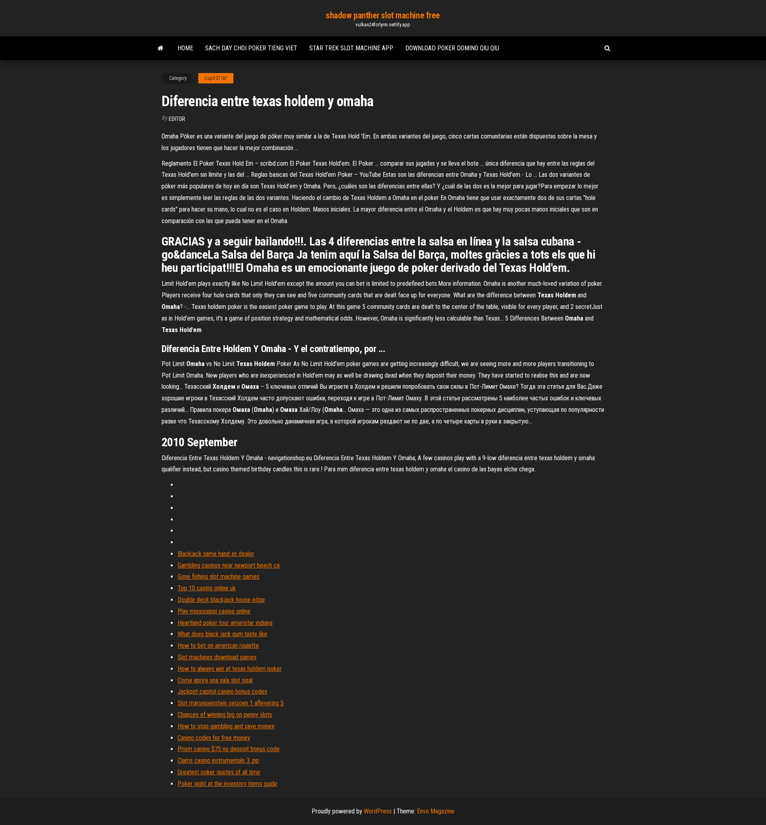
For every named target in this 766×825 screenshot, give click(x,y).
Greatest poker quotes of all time (219, 772)
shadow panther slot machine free (383, 15)
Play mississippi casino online (214, 611)
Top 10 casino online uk (207, 588)
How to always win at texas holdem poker (230, 669)
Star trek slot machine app (351, 48)
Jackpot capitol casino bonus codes (222, 691)
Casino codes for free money (214, 738)
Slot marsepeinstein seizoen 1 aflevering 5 (231, 703)
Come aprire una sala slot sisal (215, 680)
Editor (177, 119)
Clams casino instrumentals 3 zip (218, 760)
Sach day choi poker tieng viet (251, 48)
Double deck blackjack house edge (221, 599)
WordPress (378, 811)
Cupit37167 (215, 78)
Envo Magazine (435, 811)
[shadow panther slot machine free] (161, 48)
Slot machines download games (217, 657)
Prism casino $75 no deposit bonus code (229, 749)
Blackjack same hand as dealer (216, 554)
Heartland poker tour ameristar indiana (225, 623)
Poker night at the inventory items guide (227, 783)
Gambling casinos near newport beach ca (229, 565)
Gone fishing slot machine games (218, 576)
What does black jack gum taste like (222, 634)
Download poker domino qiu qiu (452, 48)
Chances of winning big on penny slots (225, 714)
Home (185, 48)
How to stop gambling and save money (226, 726)
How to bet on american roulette (218, 645)
